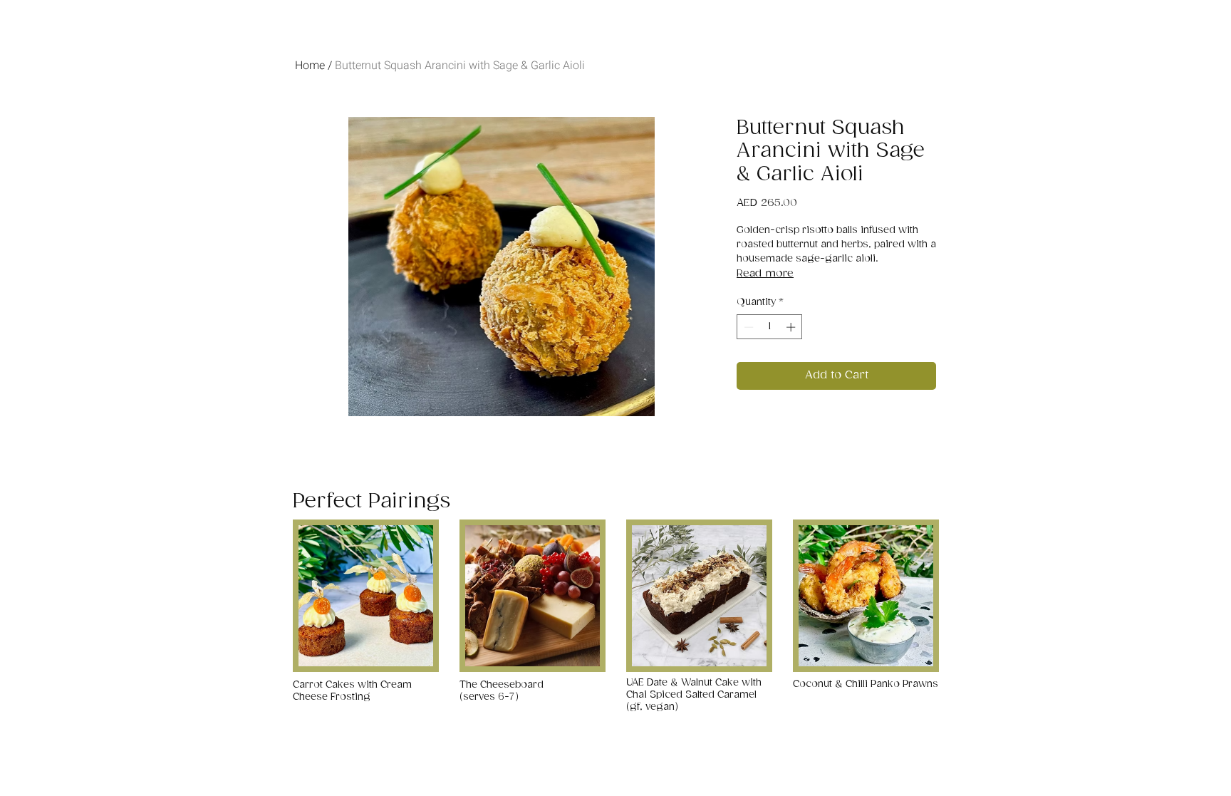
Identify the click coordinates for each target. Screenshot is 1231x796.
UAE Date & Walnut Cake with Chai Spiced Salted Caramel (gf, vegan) (694, 695)
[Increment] (792, 327)
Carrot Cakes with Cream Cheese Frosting (352, 691)
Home (310, 65)
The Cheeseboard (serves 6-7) (501, 691)
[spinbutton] (770, 327)
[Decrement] (747, 327)
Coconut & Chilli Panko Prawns (865, 684)
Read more (765, 273)
